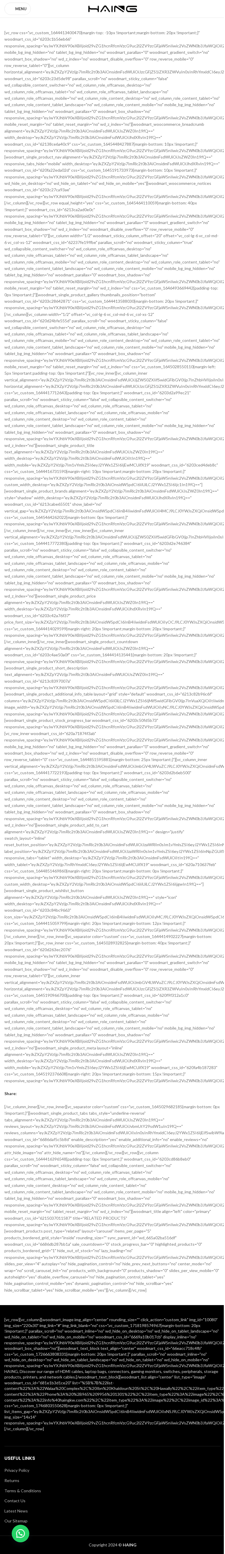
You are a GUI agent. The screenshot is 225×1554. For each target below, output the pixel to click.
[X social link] (27, 1094)
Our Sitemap (16, 1520)
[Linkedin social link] (41, 1094)
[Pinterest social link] (34, 1094)
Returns (11, 1480)
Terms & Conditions (22, 1490)
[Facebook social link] (20, 1094)
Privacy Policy (16, 1470)
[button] (20, 1533)
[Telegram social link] (48, 1094)
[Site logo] (112, 8)
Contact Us (14, 1500)
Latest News (16, 1510)
